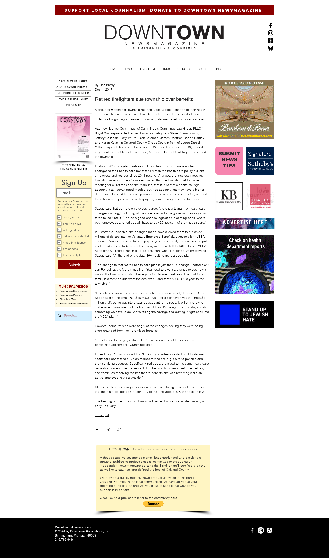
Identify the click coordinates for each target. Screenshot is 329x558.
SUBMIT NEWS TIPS (229, 160)
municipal (102, 415)
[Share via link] (119, 429)
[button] (127, 69)
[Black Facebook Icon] (270, 25)
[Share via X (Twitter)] (108, 429)
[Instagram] (270, 33)
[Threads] (270, 40)
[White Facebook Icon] (252, 530)
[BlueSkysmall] (270, 48)
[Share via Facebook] (97, 429)
